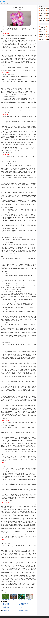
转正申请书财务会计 (22, 604)
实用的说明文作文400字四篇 (24, 610)
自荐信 (41, 36)
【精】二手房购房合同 (5, 603)
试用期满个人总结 (43, 26)
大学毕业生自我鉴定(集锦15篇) (24, 603)
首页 (4, 3)
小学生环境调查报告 (5, 604)
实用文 (8, 3)
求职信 (41, 37)
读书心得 (11, 3)
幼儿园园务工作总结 (5, 610)
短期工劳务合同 (42, 27)
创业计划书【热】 (22, 607)
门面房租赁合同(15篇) (5, 606)
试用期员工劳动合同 (22, 606)
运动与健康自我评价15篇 (6, 607)
